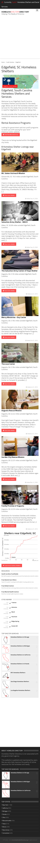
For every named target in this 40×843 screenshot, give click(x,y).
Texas (4, 824)
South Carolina (10, 62)
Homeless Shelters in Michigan (20, 646)
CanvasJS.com (35, 560)
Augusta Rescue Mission (11, 410)
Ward (13, 612)
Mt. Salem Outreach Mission (13, 173)
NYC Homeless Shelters (18, 672)
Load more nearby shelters (12, 565)
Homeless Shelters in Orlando (20, 664)
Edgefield (18, 62)
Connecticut (5, 833)
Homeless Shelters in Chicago (20, 637)
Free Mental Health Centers (10, 592)
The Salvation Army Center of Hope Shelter (19, 270)
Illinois (4, 827)
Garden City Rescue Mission (12, 457)
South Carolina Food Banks (9, 574)
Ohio (3, 817)
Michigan (5, 811)
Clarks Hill (14, 626)
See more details (9, 195)
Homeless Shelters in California (20, 655)
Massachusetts (6, 820)
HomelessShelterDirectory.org (20, 840)
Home (3, 62)
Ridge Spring (15, 621)
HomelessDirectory (15, 11)
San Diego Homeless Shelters (20, 681)
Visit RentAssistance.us (11, 135)
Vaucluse (14, 616)
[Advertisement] (20, 38)
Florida (4, 814)
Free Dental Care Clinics (8, 580)
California (5, 808)
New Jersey (5, 830)
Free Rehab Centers (7, 586)
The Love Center (8, 363)
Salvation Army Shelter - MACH (14, 221)
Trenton (13, 602)
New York (5, 805)
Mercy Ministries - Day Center (13, 317)
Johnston (14, 607)
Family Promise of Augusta (12, 505)
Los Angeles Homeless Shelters (20, 690)
